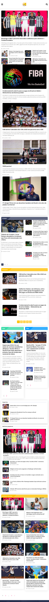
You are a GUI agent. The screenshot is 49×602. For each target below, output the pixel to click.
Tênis (27, 328)
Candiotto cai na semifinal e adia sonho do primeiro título (39, 369)
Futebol (4, 218)
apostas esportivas (39, 458)
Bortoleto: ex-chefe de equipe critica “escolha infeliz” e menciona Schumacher (36, 559)
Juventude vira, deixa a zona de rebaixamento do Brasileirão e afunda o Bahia (40, 243)
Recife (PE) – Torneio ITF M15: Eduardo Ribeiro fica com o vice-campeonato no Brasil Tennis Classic (36, 347)
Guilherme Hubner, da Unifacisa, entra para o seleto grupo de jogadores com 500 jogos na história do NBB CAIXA (31, 290)
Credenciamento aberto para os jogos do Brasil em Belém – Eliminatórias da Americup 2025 (22, 92)
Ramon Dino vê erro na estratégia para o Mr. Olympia (23, 405)
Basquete (5, 269)
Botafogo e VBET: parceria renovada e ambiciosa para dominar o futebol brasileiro (10, 514)
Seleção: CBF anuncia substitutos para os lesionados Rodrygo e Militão (28, 488)
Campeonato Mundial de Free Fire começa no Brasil (23, 412)
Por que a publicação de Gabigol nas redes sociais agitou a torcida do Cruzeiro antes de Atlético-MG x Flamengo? (40, 223)
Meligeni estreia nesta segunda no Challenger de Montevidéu (40, 378)
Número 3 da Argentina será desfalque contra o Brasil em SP (16, 53)
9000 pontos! (7, 166)
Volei (3, 328)
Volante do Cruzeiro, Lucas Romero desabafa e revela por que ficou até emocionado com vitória (11, 237)
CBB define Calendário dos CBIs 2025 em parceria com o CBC (39, 60)
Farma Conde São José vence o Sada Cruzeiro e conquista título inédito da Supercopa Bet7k (35, 536)
